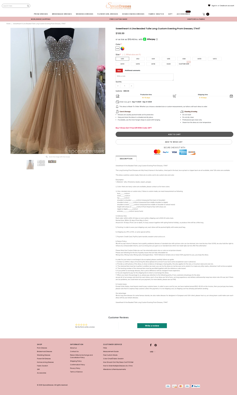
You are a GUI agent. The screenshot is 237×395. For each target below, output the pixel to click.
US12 (215, 59)
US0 (122, 59)
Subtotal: (119, 91)
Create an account (227, 6)
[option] (41, 19)
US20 (169, 64)
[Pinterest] (155, 345)
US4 (153, 59)
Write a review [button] (152, 325)
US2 (137, 59)
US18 (153, 64)
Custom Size (184, 64)
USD (151, 352)
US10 (199, 59)
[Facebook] (151, 345)
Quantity (119, 82)
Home (8, 24)
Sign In (214, 6)
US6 (168, 59)
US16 (138, 64)
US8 (184, 59)
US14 (122, 64)
